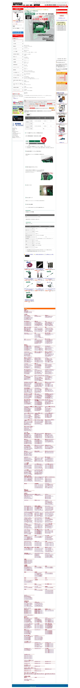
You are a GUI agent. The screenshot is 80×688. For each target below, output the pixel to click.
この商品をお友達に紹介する (39, 254)
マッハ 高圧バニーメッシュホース (29, 268)
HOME (34, 2)
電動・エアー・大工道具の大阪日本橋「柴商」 (43, 686)
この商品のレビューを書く (50, 254)
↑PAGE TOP (66, 685)
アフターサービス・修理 (61, 2)
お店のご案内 (43, 2)
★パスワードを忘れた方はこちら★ (62, 20)
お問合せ (65, 2)
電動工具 (28, 7)
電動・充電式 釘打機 (32, 7)
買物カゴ (40, 2)
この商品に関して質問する (29, 254)
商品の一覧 (37, 2)
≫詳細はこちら (18, 21)
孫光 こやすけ (50, 268)
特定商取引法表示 (48, 2)
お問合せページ (15, 98)
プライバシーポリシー (54, 2)
